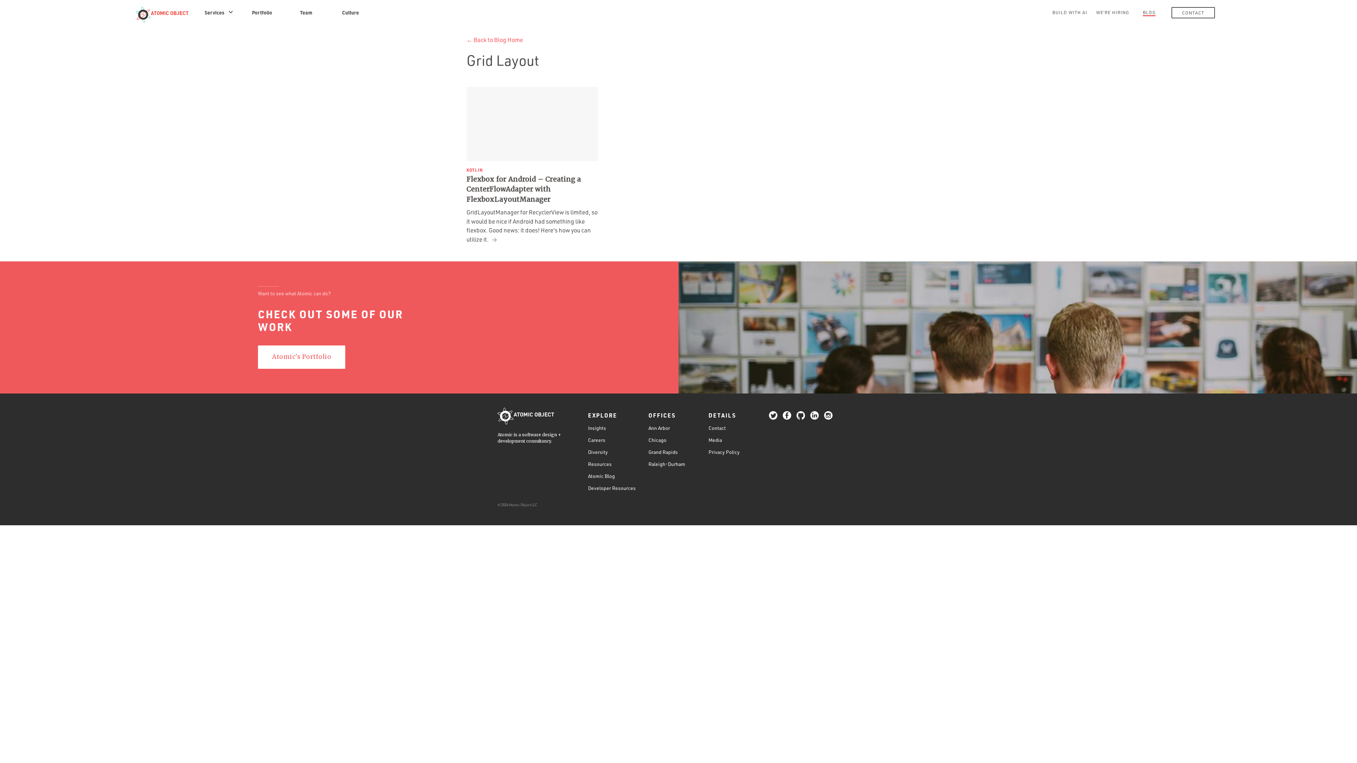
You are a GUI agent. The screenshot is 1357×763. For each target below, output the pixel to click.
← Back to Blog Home (494, 39)
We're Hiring (1112, 12)
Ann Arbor (659, 428)
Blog (1149, 12)
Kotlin (474, 170)
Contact (1193, 13)
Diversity (598, 452)
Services (214, 12)
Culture (350, 12)
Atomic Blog (601, 476)
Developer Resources (612, 488)
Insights (597, 428)
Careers (596, 440)
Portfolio (262, 12)
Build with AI (1069, 12)
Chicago (657, 440)
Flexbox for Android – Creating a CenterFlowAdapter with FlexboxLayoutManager (523, 189)
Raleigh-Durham (666, 464)
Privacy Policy (724, 452)
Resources (600, 464)
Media (715, 440)
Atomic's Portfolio (301, 357)
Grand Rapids (663, 452)
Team (306, 12)
